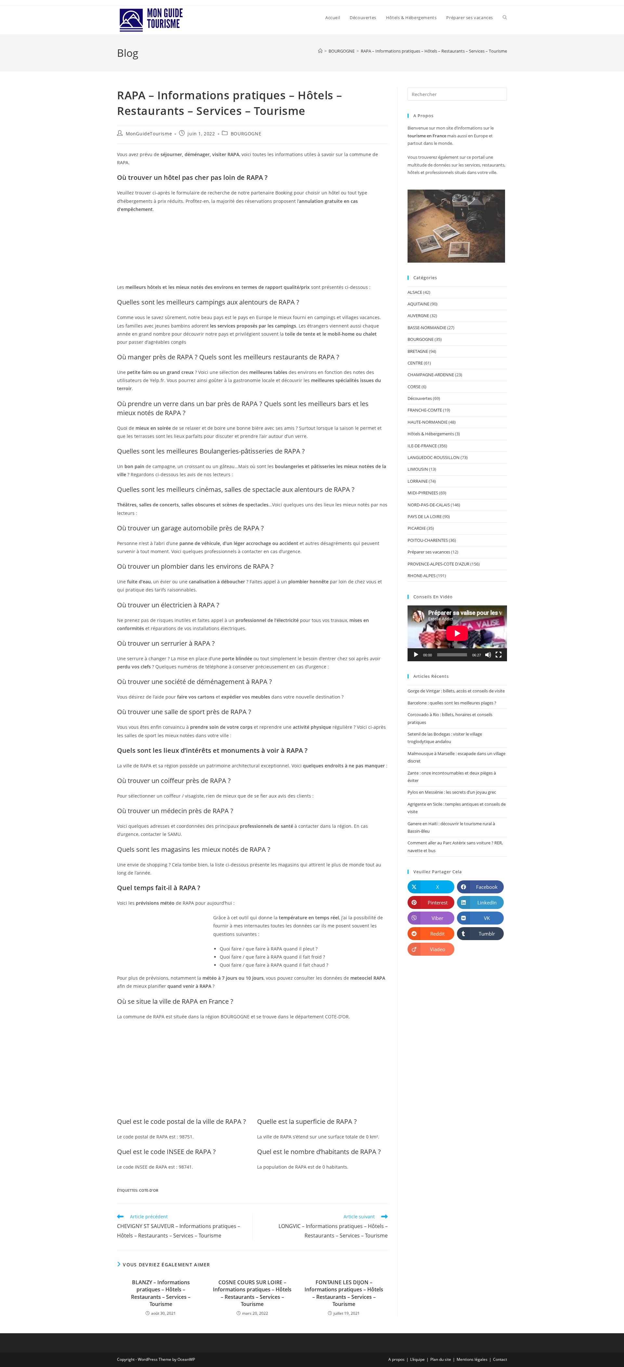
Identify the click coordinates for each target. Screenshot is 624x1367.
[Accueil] (320, 51)
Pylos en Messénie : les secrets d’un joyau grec (452, 792)
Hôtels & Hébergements (431, 434)
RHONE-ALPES (422, 575)
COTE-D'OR (148, 1190)
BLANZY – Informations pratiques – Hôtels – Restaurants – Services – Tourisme (160, 1293)
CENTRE (415, 363)
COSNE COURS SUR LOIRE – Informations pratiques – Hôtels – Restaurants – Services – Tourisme (252, 1293)
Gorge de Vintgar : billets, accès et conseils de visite (456, 691)
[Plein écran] (498, 655)
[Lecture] (416, 655)
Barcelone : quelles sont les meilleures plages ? (452, 703)
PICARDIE (417, 528)
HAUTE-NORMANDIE (428, 422)
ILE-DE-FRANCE (422, 446)
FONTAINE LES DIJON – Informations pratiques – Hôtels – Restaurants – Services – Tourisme (344, 1293)
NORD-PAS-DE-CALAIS (429, 505)
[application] (457, 633)
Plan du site (440, 1359)
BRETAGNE (418, 351)
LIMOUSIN (418, 469)
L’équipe (417, 1359)
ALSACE (415, 292)
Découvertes (420, 398)
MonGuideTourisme (149, 133)
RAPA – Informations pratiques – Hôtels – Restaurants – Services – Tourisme (434, 51)
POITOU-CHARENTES (428, 540)
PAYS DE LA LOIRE (425, 516)
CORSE (414, 387)
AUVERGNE (418, 315)
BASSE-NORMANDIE (427, 327)
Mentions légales (472, 1359)
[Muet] (488, 655)
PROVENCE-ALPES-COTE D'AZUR (438, 564)
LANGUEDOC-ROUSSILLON (434, 457)
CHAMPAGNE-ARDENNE (431, 375)
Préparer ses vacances (429, 552)
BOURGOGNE (246, 133)
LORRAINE (418, 481)
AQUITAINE (418, 304)
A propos (396, 1359)
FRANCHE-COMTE (425, 410)
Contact (500, 1359)
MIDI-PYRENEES (423, 493)
